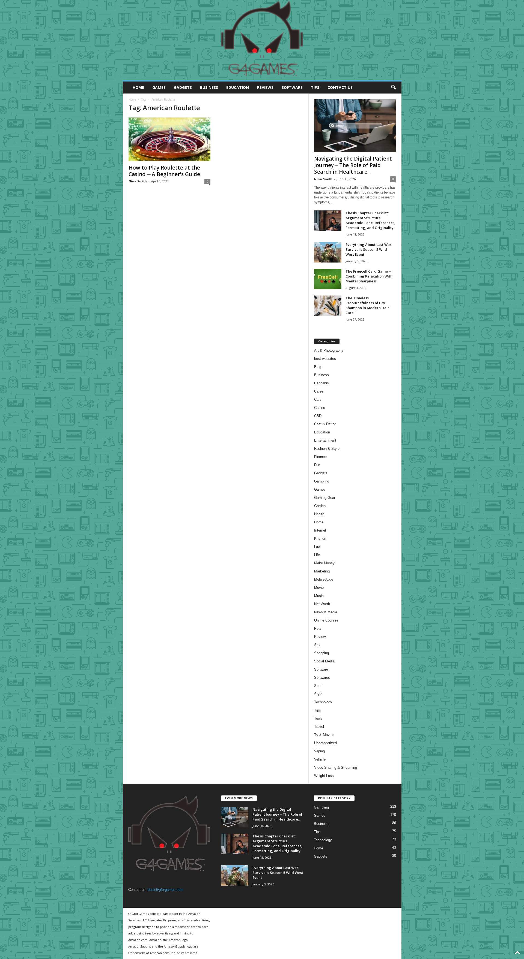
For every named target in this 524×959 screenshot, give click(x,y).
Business (209, 87)
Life (317, 555)
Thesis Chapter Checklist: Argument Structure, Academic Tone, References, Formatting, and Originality (370, 220)
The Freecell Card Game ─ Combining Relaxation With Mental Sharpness (369, 276)
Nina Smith (138, 181)
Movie (319, 588)
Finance (320, 457)
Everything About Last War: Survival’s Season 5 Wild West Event (369, 249)
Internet (320, 530)
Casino (319, 408)
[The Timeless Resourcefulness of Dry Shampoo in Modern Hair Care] (327, 305)
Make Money (324, 563)
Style (318, 694)
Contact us (340, 87)
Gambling (321, 481)
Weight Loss (324, 776)
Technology (323, 702)
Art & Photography (328, 350)
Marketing (322, 571)
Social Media (324, 661)
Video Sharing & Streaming (335, 767)
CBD (317, 416)
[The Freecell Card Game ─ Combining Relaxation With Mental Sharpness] (327, 279)
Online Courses (326, 620)
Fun (317, 465)
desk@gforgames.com (165, 890)
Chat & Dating (325, 424)
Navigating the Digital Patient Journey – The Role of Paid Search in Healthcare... (353, 165)
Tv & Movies (324, 735)
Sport (318, 686)
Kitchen (320, 538)
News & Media (325, 612)
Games (159, 87)
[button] (393, 88)
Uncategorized (325, 743)
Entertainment (325, 440)
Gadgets (183, 87)
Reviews (265, 87)
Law (317, 547)
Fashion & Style (327, 449)
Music (319, 596)
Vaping (319, 751)
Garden (320, 506)
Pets (317, 628)
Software (292, 87)
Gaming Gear (324, 498)
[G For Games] (262, 40)
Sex (317, 645)
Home (138, 87)
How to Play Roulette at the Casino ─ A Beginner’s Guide (164, 171)
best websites (325, 359)
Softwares (322, 677)
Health (319, 514)
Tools (318, 718)
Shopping (321, 653)
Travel (319, 727)
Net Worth (322, 604)
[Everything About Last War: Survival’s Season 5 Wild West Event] (327, 252)
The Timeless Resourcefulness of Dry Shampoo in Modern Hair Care (367, 305)
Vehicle (320, 759)
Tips (315, 87)
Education (237, 87)
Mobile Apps (324, 579)
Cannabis (321, 383)
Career (319, 391)
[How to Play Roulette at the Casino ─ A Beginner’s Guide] (169, 139)
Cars (317, 399)
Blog (317, 367)
